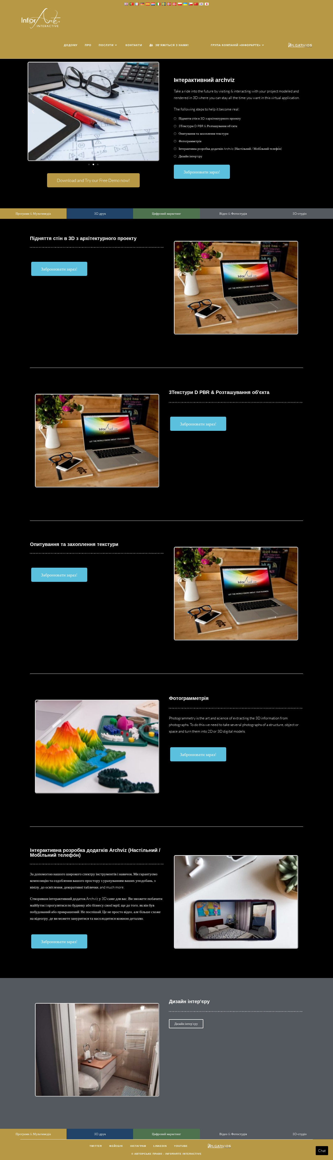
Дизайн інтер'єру (190, 156)
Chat (322, 1150)
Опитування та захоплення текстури (203, 133)
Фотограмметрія (190, 141)
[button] (33, 111)
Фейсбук (116, 1146)
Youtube (181, 1146)
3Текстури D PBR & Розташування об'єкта (208, 126)
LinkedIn (160, 1146)
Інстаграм (138, 1146)
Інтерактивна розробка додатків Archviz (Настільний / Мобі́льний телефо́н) (230, 149)
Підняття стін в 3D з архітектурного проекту (210, 118)
